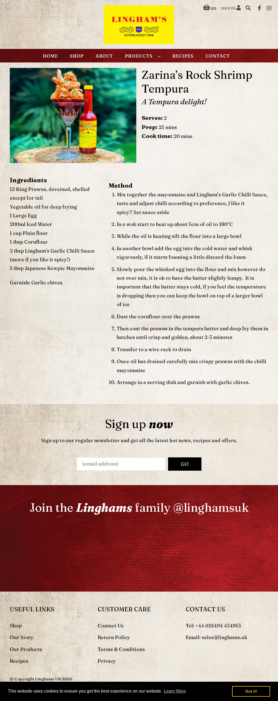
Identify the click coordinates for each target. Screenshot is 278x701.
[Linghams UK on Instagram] (269, 8)
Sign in (228, 8)
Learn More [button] (175, 691)
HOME (50, 56)
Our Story (21, 637)
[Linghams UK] (139, 25)
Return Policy (114, 637)
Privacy (107, 661)
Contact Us (111, 626)
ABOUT (104, 56)
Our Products (26, 649)
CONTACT (218, 56)
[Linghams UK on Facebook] (259, 8)
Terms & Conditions (121, 649)
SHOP (77, 56)
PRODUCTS (140, 56)
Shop (16, 626)
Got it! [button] (251, 691)
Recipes (19, 661)
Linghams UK (48, 678)
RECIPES (183, 56)
